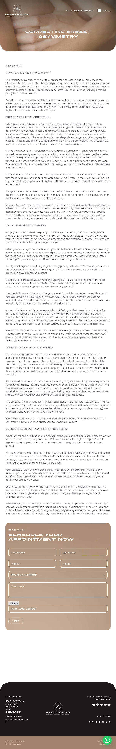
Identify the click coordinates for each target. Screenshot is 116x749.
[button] (107, 740)
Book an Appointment (79, 10)
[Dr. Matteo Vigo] (17, 10)
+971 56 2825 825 (13, 716)
